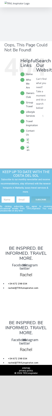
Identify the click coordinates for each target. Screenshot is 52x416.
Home (29, 74)
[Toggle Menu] (45, 3)
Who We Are (28, 83)
